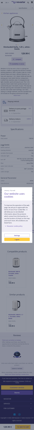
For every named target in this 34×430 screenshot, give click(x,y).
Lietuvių (6, 190)
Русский (12, 190)
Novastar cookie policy (14, 226)
